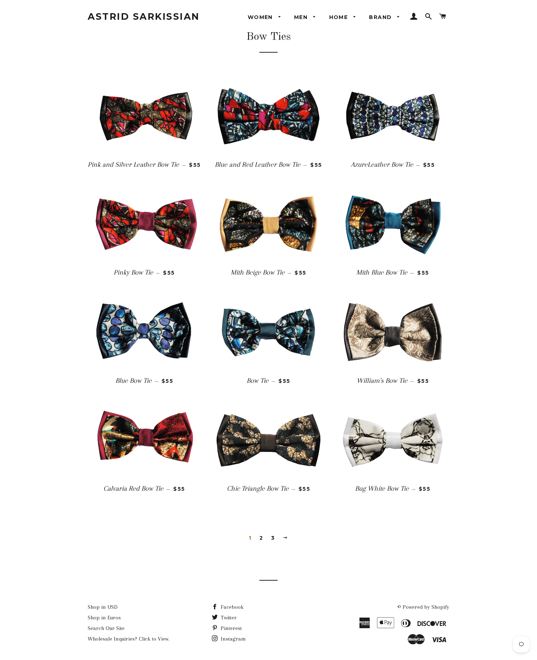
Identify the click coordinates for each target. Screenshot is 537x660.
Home (339, 17)
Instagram (232, 639)
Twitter (228, 617)
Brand (381, 17)
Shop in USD (103, 607)
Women (261, 17)
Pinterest (230, 628)
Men (302, 17)
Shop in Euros (104, 617)
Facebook (231, 607)
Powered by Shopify (426, 607)
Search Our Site (106, 628)
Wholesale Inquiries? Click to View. (129, 639)
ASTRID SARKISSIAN (144, 16)
